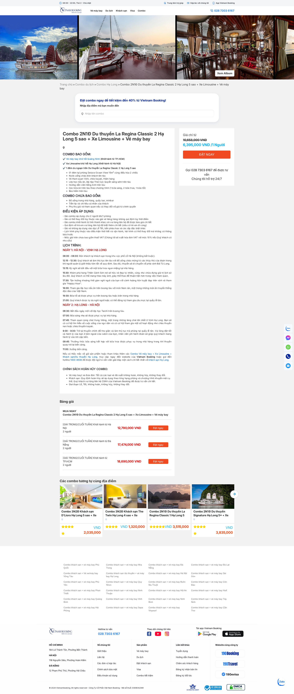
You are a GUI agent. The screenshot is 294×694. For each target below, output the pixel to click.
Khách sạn (121, 10)
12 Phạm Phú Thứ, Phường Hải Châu (67, 670)
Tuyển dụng (182, 651)
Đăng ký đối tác (184, 675)
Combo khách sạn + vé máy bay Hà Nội (168, 573)
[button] (234, 494)
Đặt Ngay (206, 154)
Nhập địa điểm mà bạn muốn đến (99, 105)
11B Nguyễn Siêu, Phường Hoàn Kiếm (67, 660)
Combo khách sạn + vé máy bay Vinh (124, 599)
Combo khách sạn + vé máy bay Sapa (124, 607)
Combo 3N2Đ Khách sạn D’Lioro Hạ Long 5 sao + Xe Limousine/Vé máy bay (78, 514)
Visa (132, 10)
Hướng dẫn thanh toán (187, 657)
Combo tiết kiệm (145, 675)
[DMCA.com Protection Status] (236, 687)
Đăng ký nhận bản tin (186, 669)
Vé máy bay (96, 10)
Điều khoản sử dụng (107, 675)
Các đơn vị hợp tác (106, 663)
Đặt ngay (158, 427)
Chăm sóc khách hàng (187, 663)
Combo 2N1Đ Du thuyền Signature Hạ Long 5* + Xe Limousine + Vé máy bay (210, 514)
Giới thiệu (101, 651)
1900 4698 (76, 360)
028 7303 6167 (224, 10)
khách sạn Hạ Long (159, 360)
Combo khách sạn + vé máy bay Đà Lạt (210, 564)
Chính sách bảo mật (107, 669)
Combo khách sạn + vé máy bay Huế (209, 590)
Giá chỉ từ (189, 135)
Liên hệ (100, 657)
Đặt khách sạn (144, 663)
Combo (141, 10)
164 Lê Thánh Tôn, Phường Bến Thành (68, 649)
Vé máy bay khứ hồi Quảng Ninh (83, 159)
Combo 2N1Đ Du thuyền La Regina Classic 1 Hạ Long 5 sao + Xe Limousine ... (167, 514)
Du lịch (109, 10)
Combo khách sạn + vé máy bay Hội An (168, 590)
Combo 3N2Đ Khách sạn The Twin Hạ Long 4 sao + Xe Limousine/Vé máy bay (124, 514)
